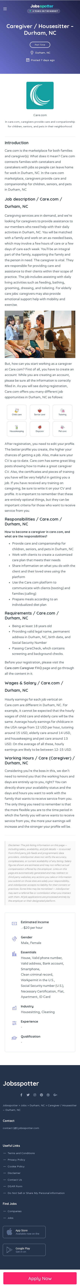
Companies (15, 1211)
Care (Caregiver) (55, 758)
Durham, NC (16, 206)
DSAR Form (15, 1186)
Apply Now (40, 1278)
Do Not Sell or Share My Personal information (36, 1193)
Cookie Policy (16, 1166)
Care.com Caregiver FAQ (23, 668)
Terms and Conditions (21, 1153)
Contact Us (15, 1179)
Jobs (10, 1218)
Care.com (49, 199)
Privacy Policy (16, 1159)
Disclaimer (14, 1173)
